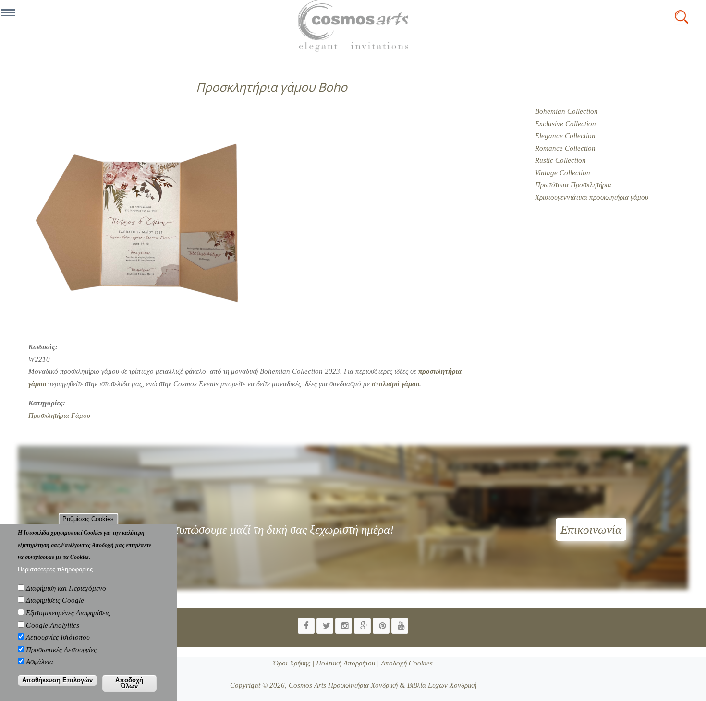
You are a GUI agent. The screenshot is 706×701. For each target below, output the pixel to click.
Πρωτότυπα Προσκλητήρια (573, 185)
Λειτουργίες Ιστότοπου (58, 637)
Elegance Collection (565, 136)
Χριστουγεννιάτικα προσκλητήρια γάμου (591, 197)
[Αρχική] (353, 26)
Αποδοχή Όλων (129, 682)
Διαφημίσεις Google (55, 600)
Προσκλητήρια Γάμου (59, 415)
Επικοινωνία (590, 529)
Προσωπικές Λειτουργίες (61, 649)
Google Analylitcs (52, 625)
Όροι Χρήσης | (293, 663)
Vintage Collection (562, 173)
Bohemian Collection (566, 111)
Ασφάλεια (39, 661)
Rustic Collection (560, 160)
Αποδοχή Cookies (406, 663)
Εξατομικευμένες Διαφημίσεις (68, 613)
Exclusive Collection (565, 124)
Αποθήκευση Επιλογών (57, 679)
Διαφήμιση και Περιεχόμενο (66, 588)
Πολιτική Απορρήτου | (346, 663)
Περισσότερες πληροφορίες (55, 569)
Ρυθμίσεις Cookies (88, 519)
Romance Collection (565, 148)
